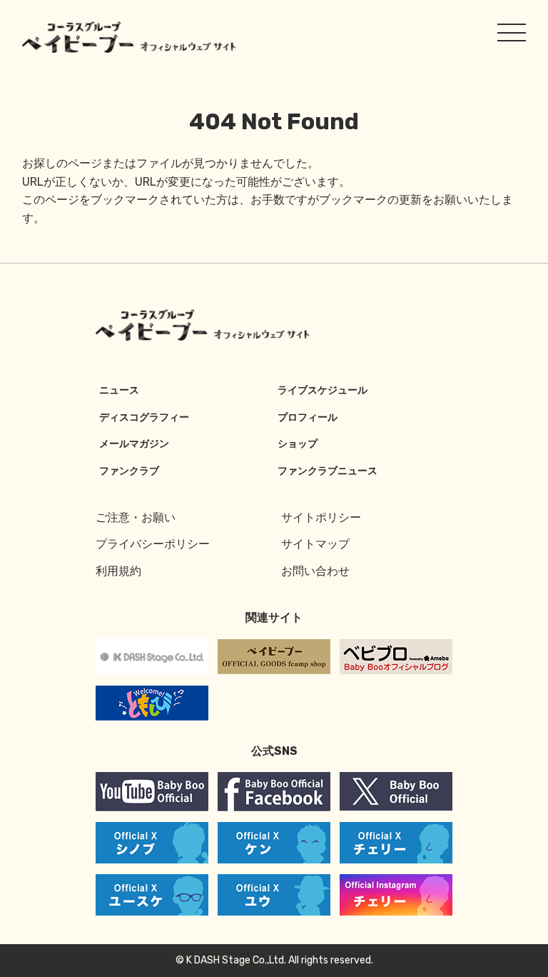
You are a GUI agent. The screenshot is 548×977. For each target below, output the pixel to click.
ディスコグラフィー (144, 417)
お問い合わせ (315, 571)
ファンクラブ (129, 471)
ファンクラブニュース (327, 471)
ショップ (298, 444)
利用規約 (118, 571)
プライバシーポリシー (153, 544)
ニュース (119, 390)
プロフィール (308, 417)
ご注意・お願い (136, 517)
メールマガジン (134, 444)
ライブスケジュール (322, 390)
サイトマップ (315, 544)
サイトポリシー (321, 517)
